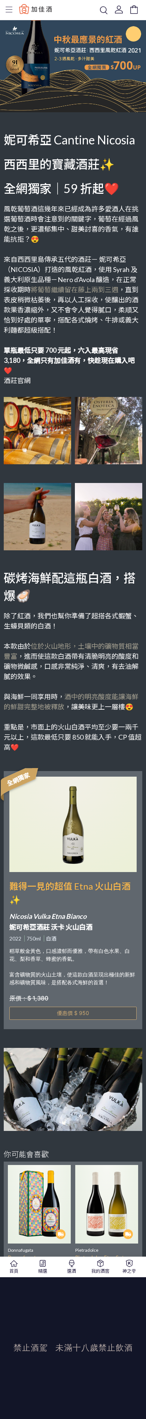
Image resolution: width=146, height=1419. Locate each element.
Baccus (35, 8)
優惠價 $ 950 (73, 1013)
